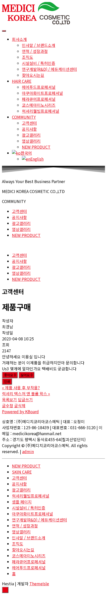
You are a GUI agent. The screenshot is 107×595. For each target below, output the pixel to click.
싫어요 (26, 375)
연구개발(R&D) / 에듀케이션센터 (49, 69)
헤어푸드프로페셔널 (38, 87)
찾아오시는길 (33, 75)
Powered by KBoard (20, 411)
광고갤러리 (31, 135)
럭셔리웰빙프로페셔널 (40, 111)
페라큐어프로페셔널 (38, 99)
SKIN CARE (22, 472)
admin (28, 451)
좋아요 (10, 375)
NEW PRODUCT (36, 147)
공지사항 (29, 129)
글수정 (7, 405)
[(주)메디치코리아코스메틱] (36, 23)
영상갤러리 (31, 141)
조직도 (27, 57)
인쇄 (7, 381)
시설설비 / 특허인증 (38, 63)
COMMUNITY (24, 117)
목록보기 (9, 399)
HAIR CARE (21, 81)
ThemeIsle (39, 584)
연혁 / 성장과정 (35, 51)
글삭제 (19, 405)
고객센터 (29, 123)
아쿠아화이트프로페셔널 (42, 93)
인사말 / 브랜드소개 (38, 45)
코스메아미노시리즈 (38, 105)
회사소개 (19, 39)
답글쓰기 (25, 399)
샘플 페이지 (22, 502)
